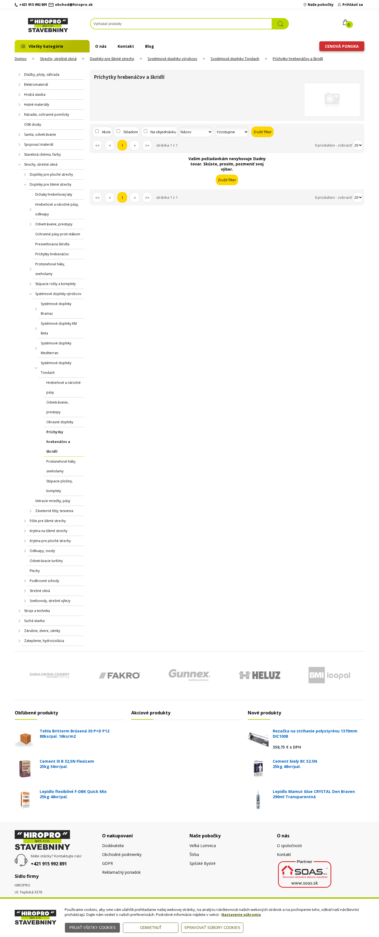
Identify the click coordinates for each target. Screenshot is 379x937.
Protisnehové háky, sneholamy (50, 269)
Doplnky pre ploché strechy (51, 174)
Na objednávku (163, 131)
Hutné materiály (36, 104)
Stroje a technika (37, 610)
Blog (149, 46)
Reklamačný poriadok (121, 872)
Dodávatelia (113, 845)
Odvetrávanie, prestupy (53, 224)
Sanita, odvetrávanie (40, 134)
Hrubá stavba (35, 94)
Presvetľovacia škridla (52, 244)
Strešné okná (40, 590)
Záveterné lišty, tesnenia (54, 510)
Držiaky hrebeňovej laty (53, 194)
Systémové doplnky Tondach (235, 58)
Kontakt (126, 46)
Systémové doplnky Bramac (56, 308)
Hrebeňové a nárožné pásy (63, 387)
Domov (21, 58)
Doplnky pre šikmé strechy (112, 58)
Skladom (130, 131)
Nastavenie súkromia (241, 914)
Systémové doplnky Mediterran (56, 348)
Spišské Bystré (203, 863)
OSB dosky (32, 124)
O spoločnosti (289, 845)
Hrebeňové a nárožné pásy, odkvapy (57, 209)
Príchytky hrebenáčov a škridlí (298, 58)
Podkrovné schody (44, 580)
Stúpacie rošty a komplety (55, 283)
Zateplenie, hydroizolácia (44, 640)
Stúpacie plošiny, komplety (59, 486)
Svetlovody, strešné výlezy (50, 600)
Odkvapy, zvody (42, 550)
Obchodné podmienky (122, 854)
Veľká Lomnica (203, 845)
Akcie (106, 131)
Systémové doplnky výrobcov (172, 58)
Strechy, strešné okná (58, 58)
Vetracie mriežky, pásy (52, 500)
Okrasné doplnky (59, 422)
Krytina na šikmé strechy (48, 530)
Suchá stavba (34, 620)
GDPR (107, 863)
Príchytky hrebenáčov (52, 254)
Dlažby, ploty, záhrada (41, 74)
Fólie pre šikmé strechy (48, 520)
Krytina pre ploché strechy (50, 540)
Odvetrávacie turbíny (46, 560)
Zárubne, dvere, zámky (42, 630)
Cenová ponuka (342, 46)
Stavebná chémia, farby (42, 154)
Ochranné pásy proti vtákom (57, 234)
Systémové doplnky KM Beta (59, 328)
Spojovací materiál (38, 144)
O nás (101, 46)
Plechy (35, 570)
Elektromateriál (36, 84)
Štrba (194, 854)
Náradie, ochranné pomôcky (46, 114)
